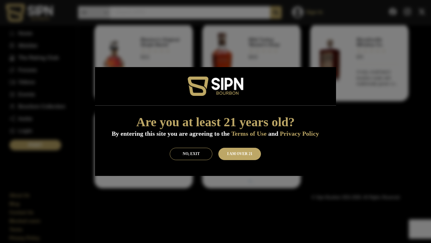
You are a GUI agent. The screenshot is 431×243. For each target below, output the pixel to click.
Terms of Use (249, 133)
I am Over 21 (239, 154)
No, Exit (191, 154)
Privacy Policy (299, 133)
